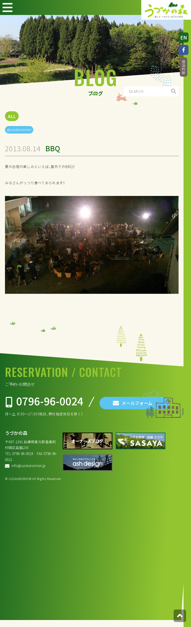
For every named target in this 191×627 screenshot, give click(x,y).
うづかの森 (16, 433)
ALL (12, 116)
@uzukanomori (19, 129)
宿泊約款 (183, 67)
